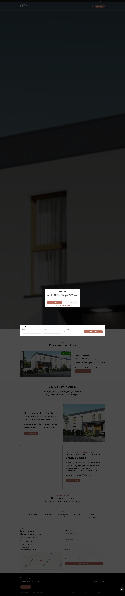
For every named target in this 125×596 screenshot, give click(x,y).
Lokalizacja (45, 588)
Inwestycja (24, 588)
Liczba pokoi (66, 588)
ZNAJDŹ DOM (92, 590)
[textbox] (32, 591)
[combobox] (31, 590)
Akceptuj (54, 302)
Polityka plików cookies (58, 305)
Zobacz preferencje (70, 302)
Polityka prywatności (67, 305)
